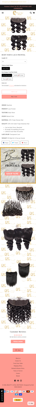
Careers (18, 373)
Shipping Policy (18, 365)
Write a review (18, 341)
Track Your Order (18, 363)
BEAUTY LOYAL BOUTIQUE (15, 385)
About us (18, 358)
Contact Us (18, 360)
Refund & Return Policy (18, 368)
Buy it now (14, 96)
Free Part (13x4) (7, 75)
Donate (18, 376)
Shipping (11, 85)
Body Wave (6, 68)
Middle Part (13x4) (19, 75)
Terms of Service (18, 370)
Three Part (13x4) (7, 79)
